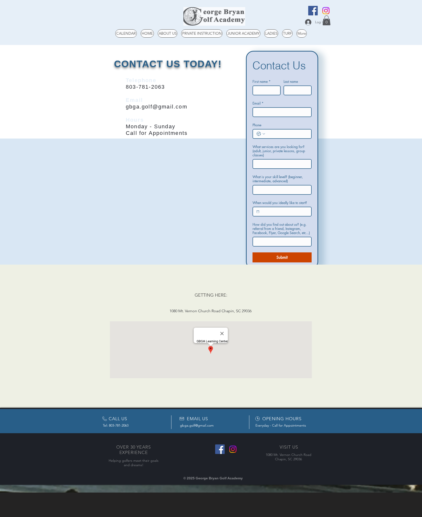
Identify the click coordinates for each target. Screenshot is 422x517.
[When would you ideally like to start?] (258, 212)
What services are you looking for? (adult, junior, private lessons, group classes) (279, 151)
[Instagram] (326, 10)
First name (262, 81)
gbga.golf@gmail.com (156, 107)
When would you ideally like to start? (280, 203)
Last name (291, 81)
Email (258, 103)
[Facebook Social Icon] (313, 10)
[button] (326, 20)
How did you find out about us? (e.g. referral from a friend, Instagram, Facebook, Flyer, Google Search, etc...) (281, 228)
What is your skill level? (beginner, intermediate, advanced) (278, 179)
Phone (257, 125)
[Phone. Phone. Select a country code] (261, 134)
